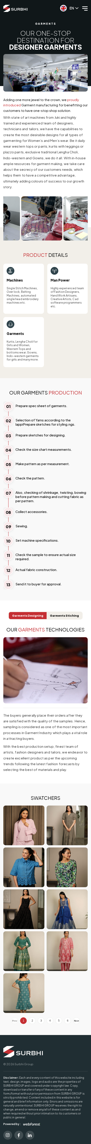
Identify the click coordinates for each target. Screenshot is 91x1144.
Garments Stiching (64, 615)
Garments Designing (27, 615)
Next (76, 1021)
